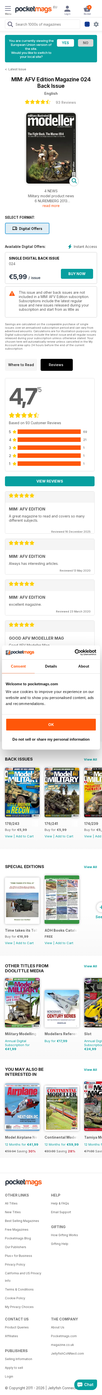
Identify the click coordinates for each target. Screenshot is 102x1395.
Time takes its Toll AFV (21, 930)
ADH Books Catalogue (61, 930)
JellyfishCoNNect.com (67, 1353)
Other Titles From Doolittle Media (27, 965)
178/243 (12, 823)
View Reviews (49, 481)
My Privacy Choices (19, 1307)
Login (9, 1376)
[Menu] (8, 9)
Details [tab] (51, 666)
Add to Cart (25, 836)
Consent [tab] (18, 666)
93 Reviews (66, 102)
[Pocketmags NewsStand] (32, 10)
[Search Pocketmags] (10, 25)
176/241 (51, 823)
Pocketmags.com (64, 1336)
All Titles (11, 1203)
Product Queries (17, 1327)
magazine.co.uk (62, 1345)
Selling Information (18, 1359)
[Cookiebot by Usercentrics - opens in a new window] (74, 652)
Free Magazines (16, 1229)
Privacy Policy (15, 1264)
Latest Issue (17, 69)
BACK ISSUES (19, 759)
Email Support (61, 1212)
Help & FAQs (60, 1203)
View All (90, 759)
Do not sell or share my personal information (51, 739)
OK (51, 724)
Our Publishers (15, 1247)
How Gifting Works (64, 1235)
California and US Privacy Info (23, 1277)
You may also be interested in (24, 1069)
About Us (57, 1327)
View (9, 836)
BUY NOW (77, 274)
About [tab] (83, 666)
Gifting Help (59, 1244)
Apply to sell (14, 1368)
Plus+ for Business (18, 1256)
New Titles (13, 1212)
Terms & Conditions (19, 1289)
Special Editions (24, 866)
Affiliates (11, 1336)
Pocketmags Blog (18, 1238)
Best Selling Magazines (22, 1221)
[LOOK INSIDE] (51, 182)
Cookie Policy (15, 1298)
